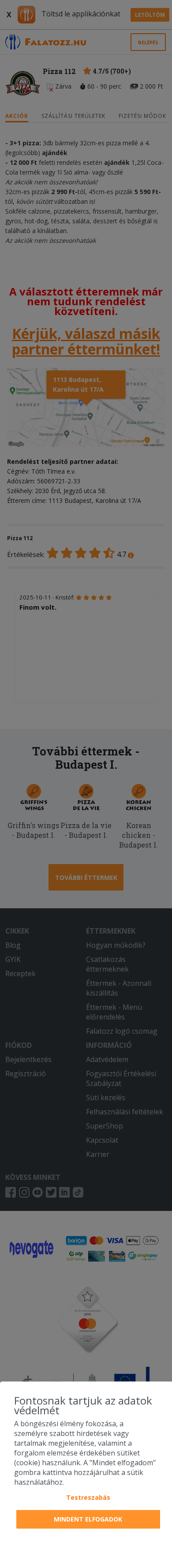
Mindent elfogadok (88, 1519)
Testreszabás (88, 1497)
